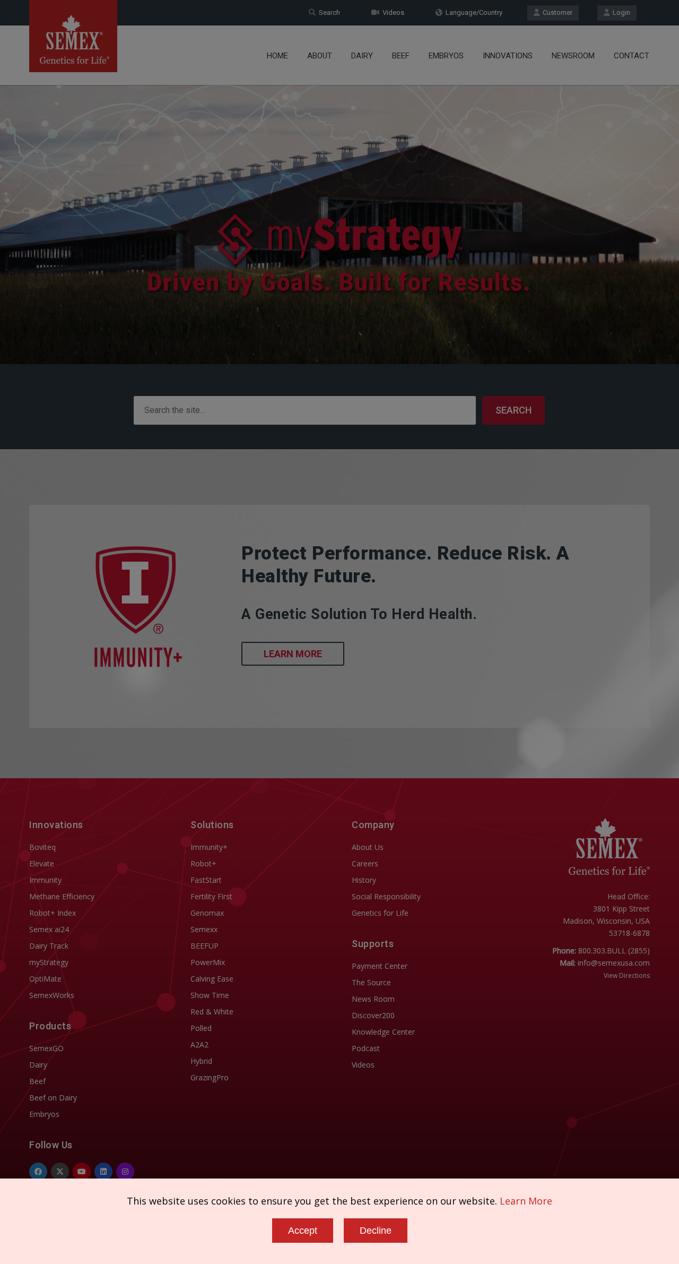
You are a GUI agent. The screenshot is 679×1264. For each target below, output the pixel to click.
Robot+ (203, 863)
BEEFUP (204, 946)
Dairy (362, 56)
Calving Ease (211, 979)
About (319, 56)
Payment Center (379, 966)
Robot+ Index (52, 913)
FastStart (206, 880)
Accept (302, 1230)
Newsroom (573, 56)
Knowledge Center (383, 1032)
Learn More (293, 653)
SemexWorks (51, 995)
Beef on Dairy (53, 1098)
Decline (375, 1230)
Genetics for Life (380, 913)
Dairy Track (48, 946)
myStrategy (48, 962)
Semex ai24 (49, 929)
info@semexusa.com (614, 963)
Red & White (211, 1012)
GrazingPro (209, 1077)
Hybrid (201, 1061)
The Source (371, 982)
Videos (391, 12)
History (364, 880)
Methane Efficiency (61, 896)
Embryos (446, 56)
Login (620, 12)
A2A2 (199, 1044)
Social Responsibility (386, 896)
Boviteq (42, 847)
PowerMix (207, 962)
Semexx (203, 929)
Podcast (366, 1048)
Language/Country (472, 12)
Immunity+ (209, 847)
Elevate (41, 863)
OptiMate (45, 979)
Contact (631, 56)
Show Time (209, 995)
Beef (401, 56)
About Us (368, 847)
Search (328, 12)
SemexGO (46, 1048)
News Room (373, 999)
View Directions (627, 975)
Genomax (207, 913)
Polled (201, 1028)
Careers (365, 863)
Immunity (45, 880)
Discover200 (373, 1015)
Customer (555, 12)
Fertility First (211, 896)
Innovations (508, 56)
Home (277, 56)
